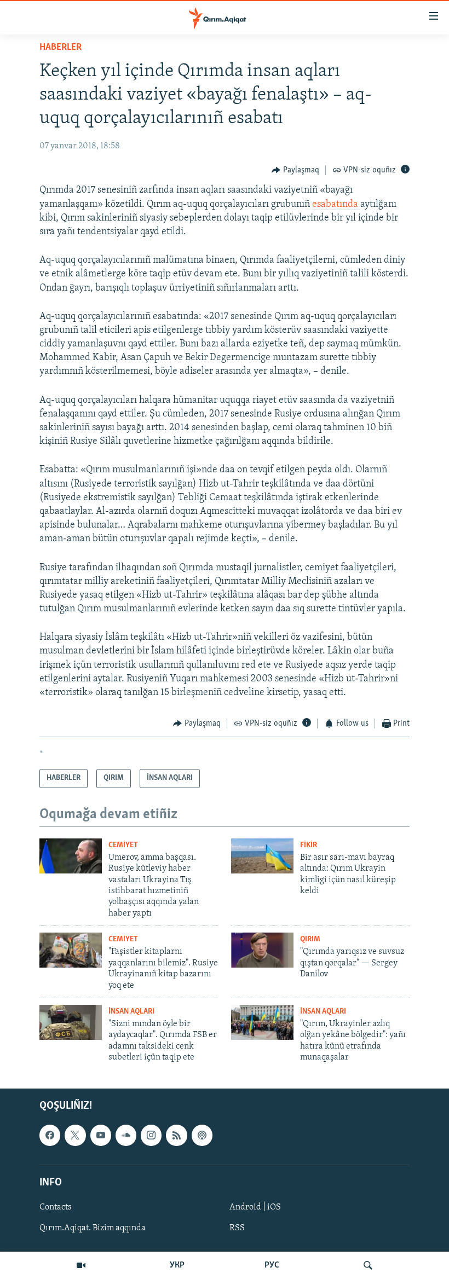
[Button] (295, 170)
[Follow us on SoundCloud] (126, 1135)
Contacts (55, 1207)
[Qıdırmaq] (368, 1265)
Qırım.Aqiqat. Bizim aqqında (92, 1228)
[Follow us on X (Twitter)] (75, 1135)
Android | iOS (255, 1207)
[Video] (81, 1265)
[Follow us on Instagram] (151, 1135)
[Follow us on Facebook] (49, 1135)
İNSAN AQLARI (131, 1012)
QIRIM (310, 939)
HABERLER (60, 48)
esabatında (336, 205)
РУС (271, 1265)
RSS (237, 1228)
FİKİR (308, 845)
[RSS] (176, 1135)
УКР (177, 1265)
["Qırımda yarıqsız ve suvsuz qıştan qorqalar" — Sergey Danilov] (262, 950)
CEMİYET (123, 845)
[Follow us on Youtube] (100, 1135)
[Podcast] (202, 1135)
